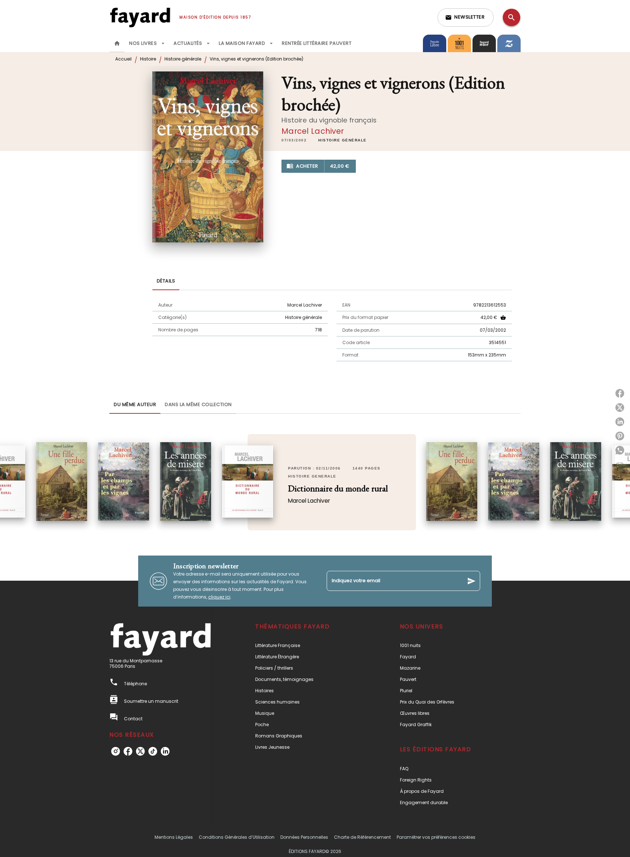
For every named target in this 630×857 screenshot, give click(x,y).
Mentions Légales (174, 837)
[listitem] (115, 751)
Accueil (123, 59)
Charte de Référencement (362, 837)
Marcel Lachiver (312, 131)
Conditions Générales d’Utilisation (237, 837)
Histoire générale (182, 59)
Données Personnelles (304, 837)
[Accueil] (140, 17)
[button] (466, 17)
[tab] (117, 43)
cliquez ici (219, 597)
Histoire (148, 59)
